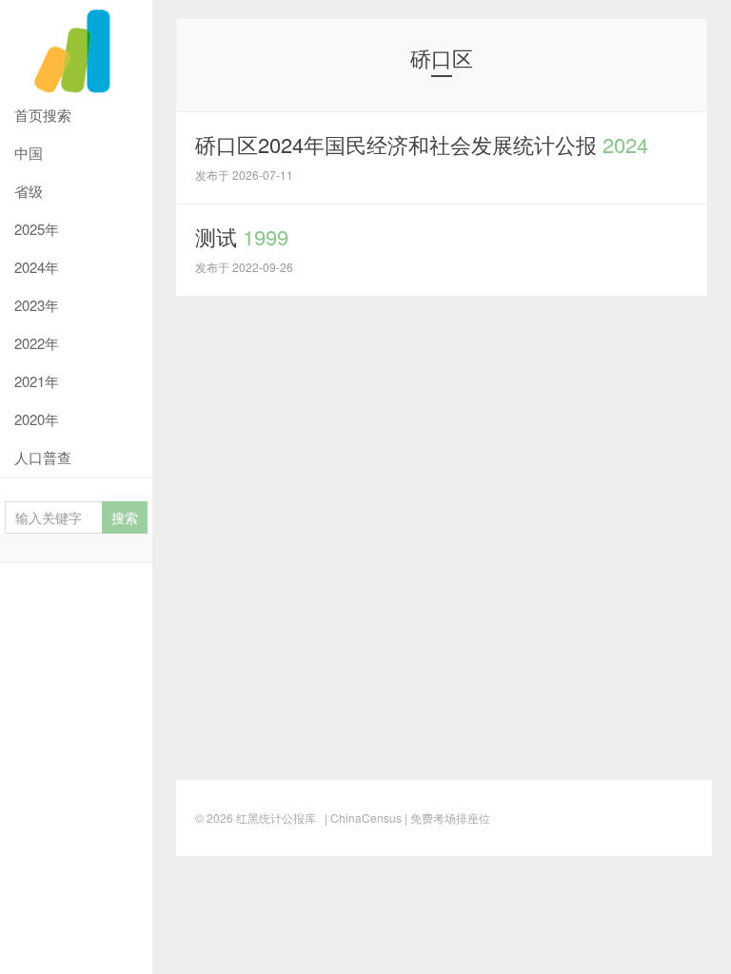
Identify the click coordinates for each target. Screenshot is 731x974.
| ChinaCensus (363, 817)
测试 (241, 236)
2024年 (36, 267)
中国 (28, 153)
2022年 (36, 343)
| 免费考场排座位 (446, 817)
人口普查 (42, 457)
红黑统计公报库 (76, 48)
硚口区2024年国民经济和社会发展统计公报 (421, 144)
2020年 (36, 419)
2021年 (36, 381)
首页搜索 (42, 115)
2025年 (36, 229)
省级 (28, 191)
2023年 (36, 305)
